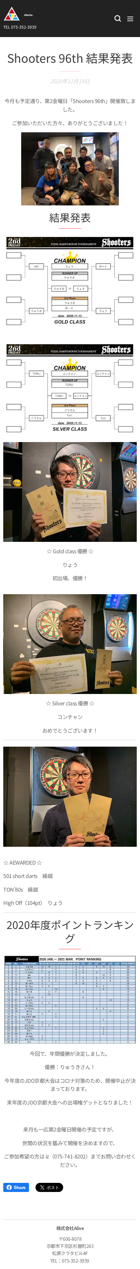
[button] (117, 18)
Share (20, 1187)
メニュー (130, 18)
